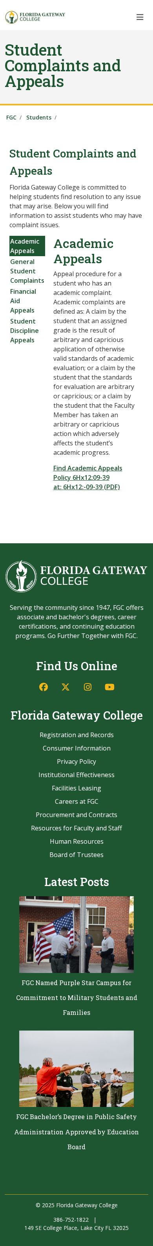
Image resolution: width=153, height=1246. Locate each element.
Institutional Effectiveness (76, 774)
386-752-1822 (71, 1219)
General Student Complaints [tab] (27, 271)
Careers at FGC (76, 801)
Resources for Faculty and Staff (76, 828)
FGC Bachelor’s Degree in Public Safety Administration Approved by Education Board (76, 1131)
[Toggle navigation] (140, 17)
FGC (11, 117)
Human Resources (77, 841)
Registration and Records (77, 735)
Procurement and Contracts (76, 814)
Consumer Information (77, 748)
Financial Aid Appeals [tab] (23, 301)
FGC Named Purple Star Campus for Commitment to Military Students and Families (76, 997)
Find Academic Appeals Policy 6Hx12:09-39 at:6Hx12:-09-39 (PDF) (87, 477)
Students (38, 117)
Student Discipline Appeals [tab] (24, 330)
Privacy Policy (76, 761)
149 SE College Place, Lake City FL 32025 (76, 1228)
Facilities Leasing (76, 788)
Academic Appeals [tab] (24, 246)
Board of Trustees (76, 854)
